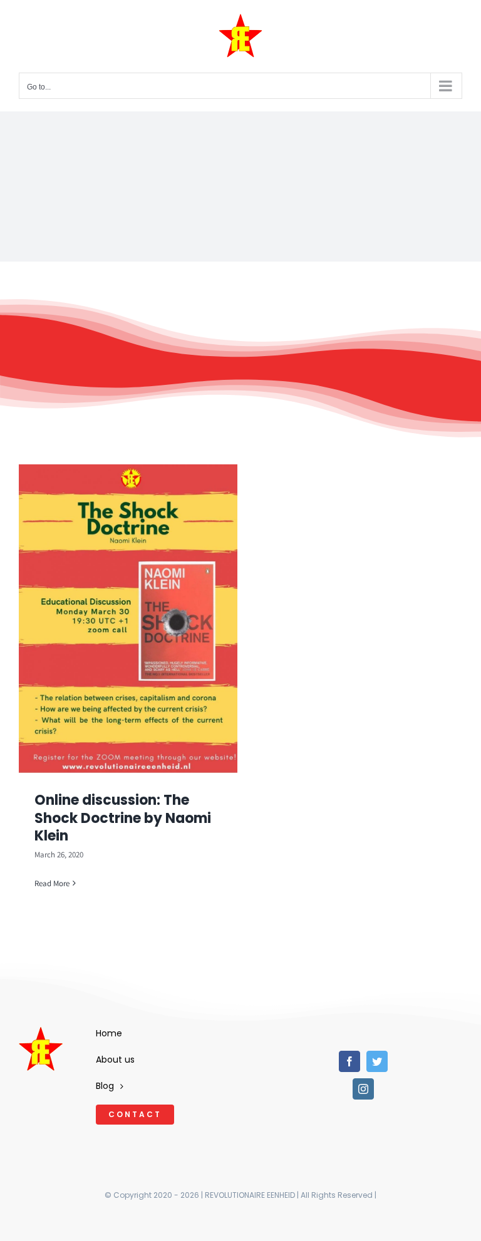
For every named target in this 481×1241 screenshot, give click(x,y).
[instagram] (363, 1089)
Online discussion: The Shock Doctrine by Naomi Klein (122, 817)
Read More (52, 883)
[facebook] (349, 1061)
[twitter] (377, 1061)
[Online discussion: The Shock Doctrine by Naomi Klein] (128, 618)
